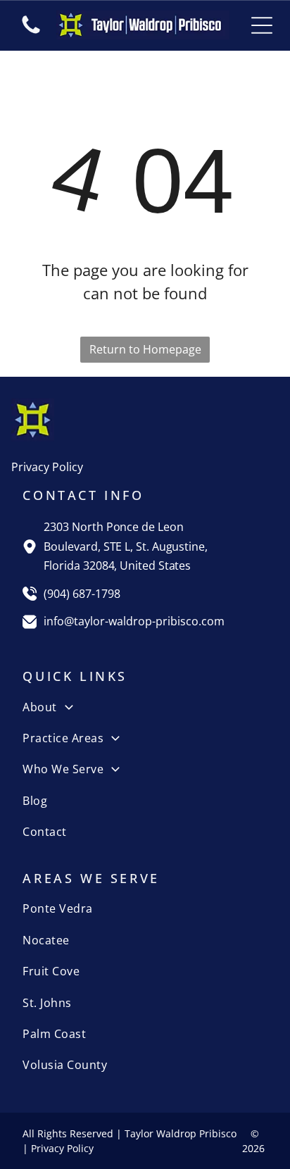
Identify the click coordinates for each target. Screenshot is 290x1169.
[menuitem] (145, 706)
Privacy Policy (47, 467)
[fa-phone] (31, 32)
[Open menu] (261, 25)
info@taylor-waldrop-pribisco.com (134, 621)
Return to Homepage (145, 349)
